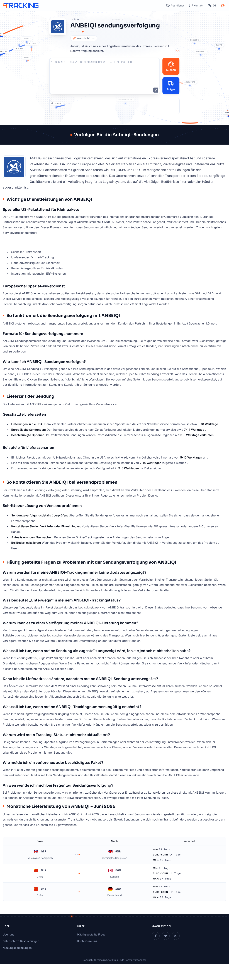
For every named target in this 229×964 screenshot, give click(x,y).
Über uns (8, 934)
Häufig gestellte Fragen (92, 934)
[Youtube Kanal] (176, 936)
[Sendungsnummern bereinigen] (155, 90)
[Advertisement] (114, 106)
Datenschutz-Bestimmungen (21, 941)
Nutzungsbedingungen (17, 947)
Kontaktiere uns (87, 941)
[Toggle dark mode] (222, 5)
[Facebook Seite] (156, 936)
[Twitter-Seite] (166, 936)
